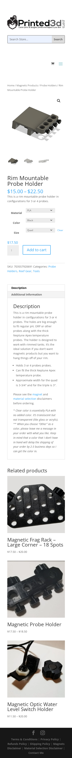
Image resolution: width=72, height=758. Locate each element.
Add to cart (36, 249)
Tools (36, 271)
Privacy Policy (50, 739)
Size (16, 232)
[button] (58, 100)
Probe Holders (48, 85)
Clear (60, 230)
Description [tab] (18, 288)
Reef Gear (25, 271)
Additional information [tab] (26, 294)
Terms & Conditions (24, 739)
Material (16, 213)
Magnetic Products (27, 85)
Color (16, 223)
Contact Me (36, 753)
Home (10, 85)
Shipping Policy (40, 744)
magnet (37, 394)
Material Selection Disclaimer (43, 748)
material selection (24, 398)
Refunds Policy (17, 744)
